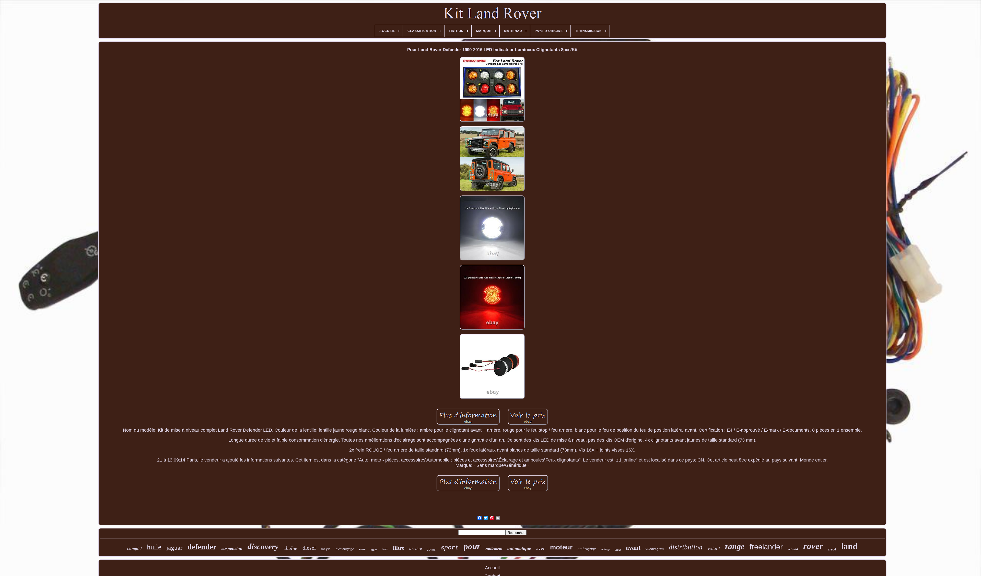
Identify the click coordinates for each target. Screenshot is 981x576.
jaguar (174, 547)
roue (362, 549)
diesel (309, 548)
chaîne (290, 548)
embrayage (587, 549)
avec (540, 548)
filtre (398, 548)
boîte (385, 549)
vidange (605, 549)
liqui (618, 549)
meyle (326, 549)
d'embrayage (345, 549)
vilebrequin (655, 549)
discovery (263, 546)
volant (714, 548)
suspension (231, 548)
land (849, 546)
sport (450, 547)
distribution (686, 547)
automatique (519, 548)
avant (633, 548)
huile (154, 547)
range (734, 546)
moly (374, 549)
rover (813, 546)
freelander (766, 547)
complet (134, 548)
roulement (493, 549)
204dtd (431, 549)
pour (472, 546)
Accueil (492, 567)
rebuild (793, 549)
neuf (832, 549)
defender (202, 547)
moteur (561, 547)
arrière (415, 548)
